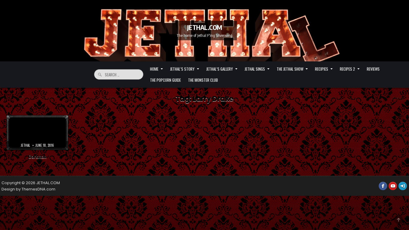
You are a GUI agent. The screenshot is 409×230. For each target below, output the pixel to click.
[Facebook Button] (383, 186)
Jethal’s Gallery (219, 69)
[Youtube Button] (393, 186)
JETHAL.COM (204, 27)
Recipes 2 (347, 69)
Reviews (373, 69)
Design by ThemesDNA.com (28, 189)
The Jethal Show (290, 69)
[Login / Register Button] (403, 186)
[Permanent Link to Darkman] (37, 132)
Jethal (25, 145)
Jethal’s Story (182, 69)
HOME (154, 69)
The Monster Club (203, 80)
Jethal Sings (255, 69)
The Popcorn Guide (165, 80)
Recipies (321, 69)
